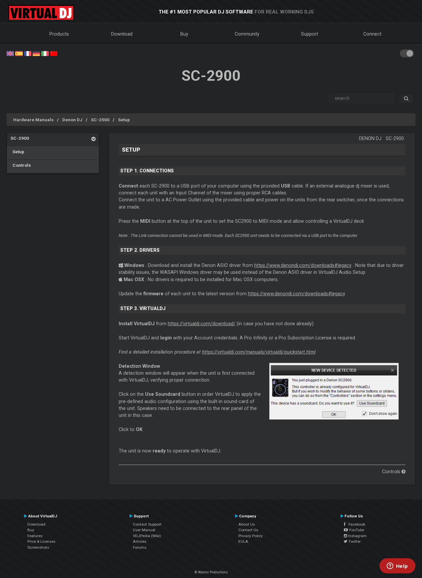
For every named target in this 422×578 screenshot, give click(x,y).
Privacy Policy (250, 536)
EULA (243, 541)
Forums (139, 547)
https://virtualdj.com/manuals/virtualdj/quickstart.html (259, 352)
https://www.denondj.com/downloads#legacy (302, 265)
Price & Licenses (41, 541)
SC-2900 (100, 119)
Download (122, 34)
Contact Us (248, 530)
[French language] (27, 53)
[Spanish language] (18, 53)
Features (35, 536)
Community (247, 34)
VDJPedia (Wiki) (147, 536)
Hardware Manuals (33, 119)
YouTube (356, 530)
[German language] (36, 53)
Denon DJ (72, 119)
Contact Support (147, 524)
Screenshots (38, 547)
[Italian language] (44, 53)
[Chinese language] (53, 53)
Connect (372, 34)
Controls (21, 165)
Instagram (357, 536)
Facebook (355, 524)
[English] (10, 53)
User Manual (144, 530)
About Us (246, 524)
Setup (124, 119)
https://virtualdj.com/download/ (201, 323)
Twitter (354, 541)
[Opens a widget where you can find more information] (397, 566)
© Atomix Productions (211, 572)
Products (59, 34)
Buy (184, 34)
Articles (139, 541)
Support (309, 34)
